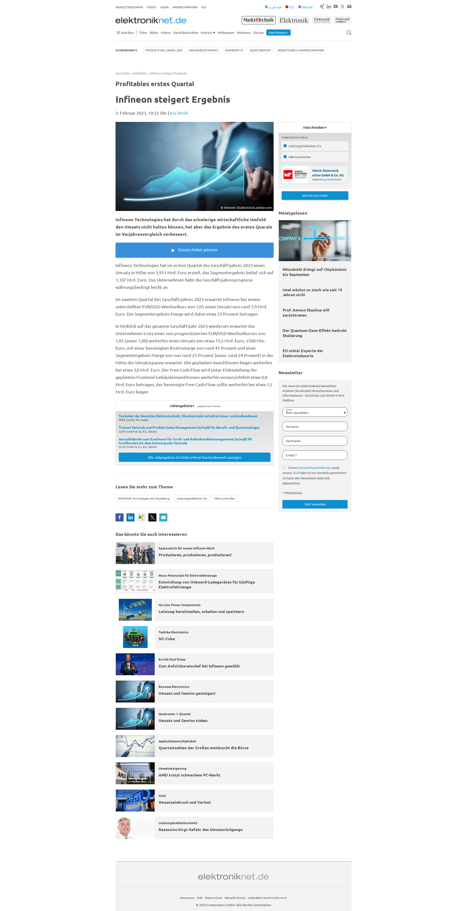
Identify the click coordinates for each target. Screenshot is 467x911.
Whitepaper (226, 32)
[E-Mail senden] (163, 517)
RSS (203, 7)
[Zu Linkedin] (329, 6)
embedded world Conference (267, 898)
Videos (166, 32)
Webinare (244, 32)
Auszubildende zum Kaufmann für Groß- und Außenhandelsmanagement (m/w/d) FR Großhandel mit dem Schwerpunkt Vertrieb (185, 441)
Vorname (292, 426)
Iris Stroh (179, 112)
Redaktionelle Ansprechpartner (301, 50)
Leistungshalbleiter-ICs (192, 498)
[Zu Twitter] (342, 6)
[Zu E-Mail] (349, 6)
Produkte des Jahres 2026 (163, 50)
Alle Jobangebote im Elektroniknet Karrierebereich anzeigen (194, 457)
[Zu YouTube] (335, 6)
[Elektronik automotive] (322, 20)
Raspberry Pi (234, 50)
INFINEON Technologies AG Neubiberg (144, 498)
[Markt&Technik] (258, 20)
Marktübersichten (185, 32)
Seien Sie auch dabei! (315, 195)
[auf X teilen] (152, 517)
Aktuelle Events (235, 898)
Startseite (122, 73)
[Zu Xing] (322, 6)
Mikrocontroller (224, 498)
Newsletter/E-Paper (129, 7)
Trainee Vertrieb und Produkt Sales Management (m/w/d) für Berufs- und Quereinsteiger (189, 427)
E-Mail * (291, 455)
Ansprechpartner (185, 7)
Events (151, 7)
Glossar (258, 32)
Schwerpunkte (126, 50)
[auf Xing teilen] (141, 517)
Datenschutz (213, 898)
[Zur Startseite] (151, 20)
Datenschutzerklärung (314, 467)
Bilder (154, 32)
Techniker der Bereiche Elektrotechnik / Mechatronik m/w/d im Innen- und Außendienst (188, 416)
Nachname (293, 441)
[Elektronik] (294, 20)
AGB (296, 473)
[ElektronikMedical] (342, 20)
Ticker (143, 32)
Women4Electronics (203, 50)
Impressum (187, 898)
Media (164, 7)
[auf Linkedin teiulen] (130, 517)
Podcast (206, 32)
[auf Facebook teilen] (120, 517)
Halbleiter (140, 73)
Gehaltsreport (260, 50)
